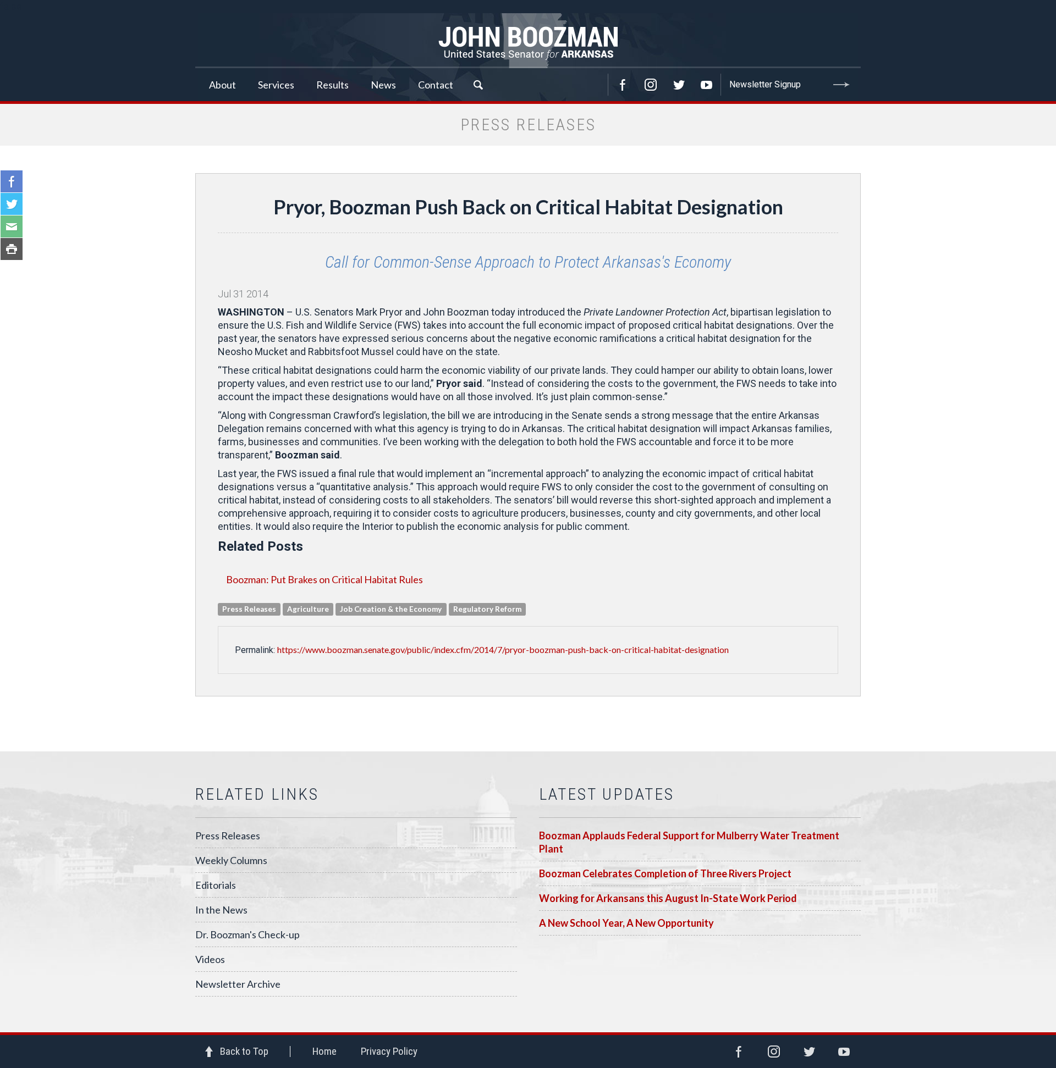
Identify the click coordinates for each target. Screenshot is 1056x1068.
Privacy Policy (389, 1051)
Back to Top (244, 1051)
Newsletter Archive (237, 984)
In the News (221, 910)
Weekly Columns (231, 860)
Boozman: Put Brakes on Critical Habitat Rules (324, 579)
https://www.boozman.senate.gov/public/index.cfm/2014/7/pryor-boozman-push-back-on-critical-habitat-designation (503, 649)
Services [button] (276, 85)
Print (12, 249)
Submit (841, 85)
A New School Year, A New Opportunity (626, 923)
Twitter (678, 85)
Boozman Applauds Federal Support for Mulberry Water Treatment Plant (689, 842)
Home (324, 1051)
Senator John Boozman (528, 40)
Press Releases (227, 835)
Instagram (650, 85)
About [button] (222, 85)
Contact (435, 85)
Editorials (215, 885)
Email (12, 226)
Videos (210, 959)
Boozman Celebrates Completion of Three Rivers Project (665, 873)
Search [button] (478, 84)
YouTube (707, 85)
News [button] (383, 85)
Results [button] (332, 85)
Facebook (622, 85)
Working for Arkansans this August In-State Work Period (668, 898)
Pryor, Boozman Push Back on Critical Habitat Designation (528, 207)
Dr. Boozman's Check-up (247, 934)
